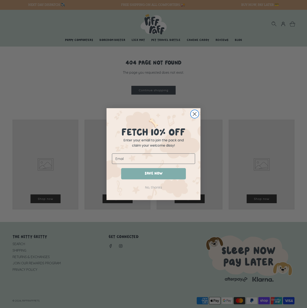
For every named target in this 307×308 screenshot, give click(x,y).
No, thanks (153, 187)
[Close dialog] (194, 114)
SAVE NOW (153, 173)
